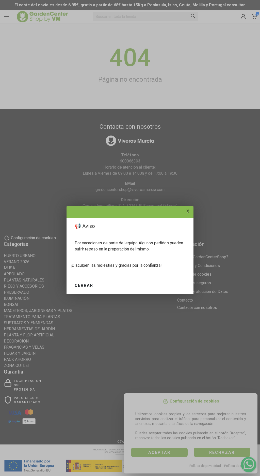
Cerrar (84, 285)
